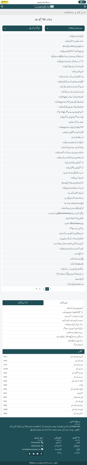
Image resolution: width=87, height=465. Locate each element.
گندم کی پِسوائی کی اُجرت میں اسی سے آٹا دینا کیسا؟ (72, 208)
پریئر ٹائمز (59, 452)
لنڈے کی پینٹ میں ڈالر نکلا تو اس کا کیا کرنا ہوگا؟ (72, 46)
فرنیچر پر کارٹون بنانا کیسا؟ (77, 71)
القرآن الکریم (58, 446)
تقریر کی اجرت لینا (79, 279)
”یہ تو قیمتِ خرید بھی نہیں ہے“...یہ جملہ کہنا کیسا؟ (72, 269)
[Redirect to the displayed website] (2, 6)
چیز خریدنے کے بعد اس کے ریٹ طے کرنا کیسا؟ (72, 92)
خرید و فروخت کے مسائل (77, 405)
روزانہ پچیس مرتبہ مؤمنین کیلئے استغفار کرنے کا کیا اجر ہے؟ (69, 336)
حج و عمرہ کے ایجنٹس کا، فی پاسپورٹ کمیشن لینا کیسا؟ (71, 117)
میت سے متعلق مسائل (77, 373)
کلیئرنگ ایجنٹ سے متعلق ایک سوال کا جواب (72, 132)
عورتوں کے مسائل (78, 413)
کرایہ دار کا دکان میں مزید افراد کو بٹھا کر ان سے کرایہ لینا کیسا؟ (70, 157)
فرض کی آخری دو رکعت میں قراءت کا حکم (73, 328)
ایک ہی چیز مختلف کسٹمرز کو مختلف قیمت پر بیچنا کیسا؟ (71, 51)
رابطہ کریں (77, 452)
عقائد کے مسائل (79, 360)
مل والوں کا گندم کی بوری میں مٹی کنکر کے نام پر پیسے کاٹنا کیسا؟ (69, 102)
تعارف (78, 442)
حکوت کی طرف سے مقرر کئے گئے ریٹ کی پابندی (71, 238)
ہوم (85, 12)
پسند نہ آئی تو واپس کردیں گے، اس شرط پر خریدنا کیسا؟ (71, 76)
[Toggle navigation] (85, 6)
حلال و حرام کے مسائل (77, 409)
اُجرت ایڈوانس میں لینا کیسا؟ (77, 178)
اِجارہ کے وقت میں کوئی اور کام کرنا (75, 284)
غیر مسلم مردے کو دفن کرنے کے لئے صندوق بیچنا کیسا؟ (70, 61)
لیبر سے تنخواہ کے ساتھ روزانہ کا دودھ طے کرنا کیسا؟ (71, 86)
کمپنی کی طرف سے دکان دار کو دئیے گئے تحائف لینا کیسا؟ (70, 81)
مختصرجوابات (80, 393)
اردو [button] (83, 2)
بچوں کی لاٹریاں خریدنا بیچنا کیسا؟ (76, 36)
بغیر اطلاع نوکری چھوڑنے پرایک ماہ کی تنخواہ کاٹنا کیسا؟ (70, 107)
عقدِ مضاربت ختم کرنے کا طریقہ (76, 122)
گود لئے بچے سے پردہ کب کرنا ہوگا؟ (75, 308)
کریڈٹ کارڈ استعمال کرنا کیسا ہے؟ (75, 193)
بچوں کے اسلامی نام (78, 397)
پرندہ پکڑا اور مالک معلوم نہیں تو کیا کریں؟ (73, 198)
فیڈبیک (78, 449)
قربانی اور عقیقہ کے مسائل (77, 389)
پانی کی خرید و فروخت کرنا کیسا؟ (76, 259)
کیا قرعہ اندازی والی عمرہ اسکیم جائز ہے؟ (73, 316)
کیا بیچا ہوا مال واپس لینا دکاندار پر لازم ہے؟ (73, 203)
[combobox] (65, 28)
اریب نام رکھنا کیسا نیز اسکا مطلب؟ (74, 332)
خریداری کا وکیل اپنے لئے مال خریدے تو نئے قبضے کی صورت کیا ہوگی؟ (67, 56)
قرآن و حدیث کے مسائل (77, 356)
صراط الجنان (59, 442)
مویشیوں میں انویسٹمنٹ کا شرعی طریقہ (74, 218)
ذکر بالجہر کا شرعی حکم (78, 345)
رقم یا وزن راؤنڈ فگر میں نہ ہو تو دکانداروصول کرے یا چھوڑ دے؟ (68, 243)
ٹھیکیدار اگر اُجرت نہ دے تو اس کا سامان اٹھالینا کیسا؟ (71, 248)
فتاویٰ (78, 12)
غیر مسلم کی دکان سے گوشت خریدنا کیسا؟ (74, 162)
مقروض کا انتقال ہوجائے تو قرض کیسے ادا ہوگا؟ (72, 183)
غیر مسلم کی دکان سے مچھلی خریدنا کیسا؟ (74, 167)
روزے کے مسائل (78, 377)
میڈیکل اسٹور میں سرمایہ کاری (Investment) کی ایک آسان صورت (66, 213)
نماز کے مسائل (79, 369)
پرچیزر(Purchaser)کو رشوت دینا (74, 223)
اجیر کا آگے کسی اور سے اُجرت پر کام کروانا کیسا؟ (72, 147)
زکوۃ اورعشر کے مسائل (77, 381)
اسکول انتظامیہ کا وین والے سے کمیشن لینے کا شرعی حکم (70, 112)
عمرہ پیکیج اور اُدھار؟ (78, 254)
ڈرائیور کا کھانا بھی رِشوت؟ (77, 137)
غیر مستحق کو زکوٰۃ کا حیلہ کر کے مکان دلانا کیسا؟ (72, 312)
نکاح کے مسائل (79, 401)
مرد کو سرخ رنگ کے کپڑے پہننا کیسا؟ (74, 324)
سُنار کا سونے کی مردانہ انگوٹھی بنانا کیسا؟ (74, 41)
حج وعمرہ (81, 385)
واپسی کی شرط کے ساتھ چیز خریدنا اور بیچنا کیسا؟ (72, 142)
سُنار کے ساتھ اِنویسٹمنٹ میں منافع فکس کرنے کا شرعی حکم (69, 274)
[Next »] (36, 289)
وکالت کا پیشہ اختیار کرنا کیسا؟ (76, 264)
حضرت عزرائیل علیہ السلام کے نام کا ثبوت (72, 320)
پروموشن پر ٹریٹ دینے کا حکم (76, 228)
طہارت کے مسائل (78, 364)
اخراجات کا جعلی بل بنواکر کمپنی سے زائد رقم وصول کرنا (71, 233)
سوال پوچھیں (77, 446)
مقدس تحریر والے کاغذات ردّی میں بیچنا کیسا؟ (72, 188)
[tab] (64, 302)
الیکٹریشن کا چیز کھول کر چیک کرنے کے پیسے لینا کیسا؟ (71, 127)
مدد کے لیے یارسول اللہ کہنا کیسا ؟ (75, 340)
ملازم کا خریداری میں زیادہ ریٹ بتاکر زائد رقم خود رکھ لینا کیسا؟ (69, 152)
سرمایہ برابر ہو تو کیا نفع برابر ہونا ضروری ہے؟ (73, 173)
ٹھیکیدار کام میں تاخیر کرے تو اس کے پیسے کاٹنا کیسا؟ (71, 97)
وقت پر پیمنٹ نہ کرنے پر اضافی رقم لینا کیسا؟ (73, 66)
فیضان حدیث (58, 449)
